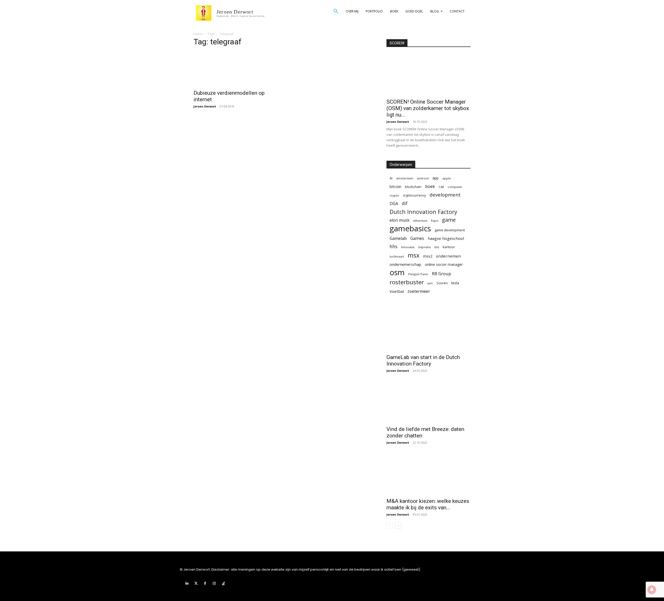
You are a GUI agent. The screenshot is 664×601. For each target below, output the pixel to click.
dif (404, 203)
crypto (394, 195)
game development (450, 230)
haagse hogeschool (446, 238)
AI (391, 178)
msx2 (427, 256)
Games (417, 238)
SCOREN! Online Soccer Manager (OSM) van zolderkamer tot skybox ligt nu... (427, 108)
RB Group (441, 273)
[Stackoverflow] (223, 583)
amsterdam (404, 178)
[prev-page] (389, 525)
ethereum (420, 220)
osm (397, 272)
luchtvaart (397, 256)
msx (413, 255)
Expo (434, 220)
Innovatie (407, 247)
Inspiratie (424, 247)
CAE (441, 187)
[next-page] (398, 525)
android (423, 178)
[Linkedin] (187, 583)
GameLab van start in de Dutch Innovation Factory (423, 360)
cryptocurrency (414, 195)
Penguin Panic (418, 274)
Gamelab (398, 238)
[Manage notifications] (652, 589)
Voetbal (397, 291)
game (449, 219)
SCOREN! (397, 43)
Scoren (442, 283)
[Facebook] (205, 583)
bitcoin (395, 186)
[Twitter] (196, 583)
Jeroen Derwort (204, 106)
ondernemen (448, 256)
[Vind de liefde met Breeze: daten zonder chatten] (428, 402)
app (435, 177)
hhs (393, 246)
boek (430, 186)
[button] (336, 11)
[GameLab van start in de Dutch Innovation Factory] (428, 330)
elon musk (400, 220)
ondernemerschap (405, 264)
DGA (394, 203)
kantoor (449, 247)
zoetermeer (418, 291)
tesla (455, 282)
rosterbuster (407, 282)
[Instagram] (214, 583)
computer (455, 187)
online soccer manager (444, 264)
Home (198, 34)
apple (446, 178)
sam (430, 283)
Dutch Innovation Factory (423, 211)
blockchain (413, 186)
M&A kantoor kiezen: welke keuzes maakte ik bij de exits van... (427, 504)
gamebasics (410, 228)
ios (436, 247)
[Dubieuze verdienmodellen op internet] (235, 69)
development (445, 195)
